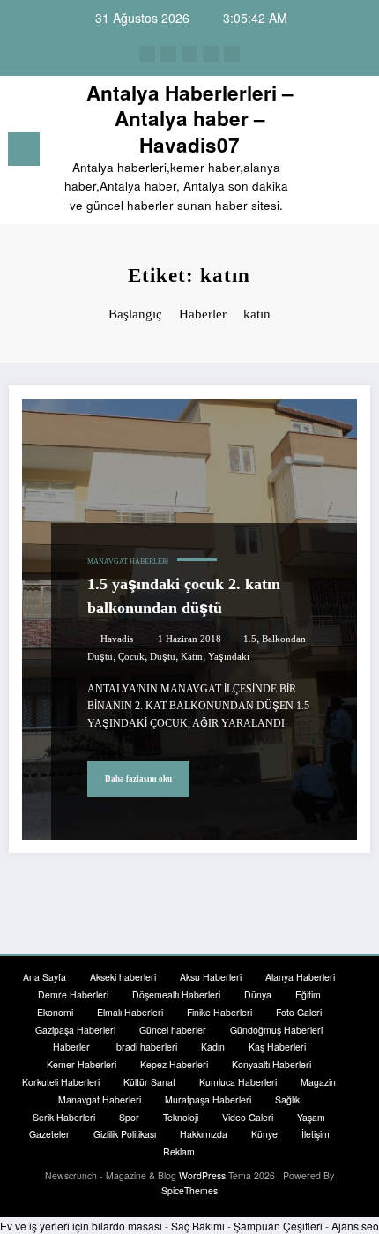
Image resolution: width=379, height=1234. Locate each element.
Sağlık (287, 1099)
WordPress (202, 1175)
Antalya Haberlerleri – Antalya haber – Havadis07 (190, 119)
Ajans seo (355, 1225)
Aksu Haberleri (211, 976)
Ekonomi (55, 1012)
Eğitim (308, 994)
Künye (264, 1134)
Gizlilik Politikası (124, 1134)
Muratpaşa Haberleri (208, 1099)
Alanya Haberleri (300, 976)
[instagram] (211, 54)
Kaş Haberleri (277, 1046)
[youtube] (232, 54)
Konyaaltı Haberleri (271, 1064)
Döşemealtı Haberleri (176, 994)
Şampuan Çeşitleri (278, 1225)
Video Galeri (247, 1117)
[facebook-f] (147, 54)
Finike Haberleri (219, 1012)
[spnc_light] (356, 153)
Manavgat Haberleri (127, 561)
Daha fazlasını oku (138, 778)
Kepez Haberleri (174, 1064)
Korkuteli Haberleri (61, 1081)
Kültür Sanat (149, 1081)
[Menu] (24, 149)
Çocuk (131, 657)
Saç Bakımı (198, 1225)
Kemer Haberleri (81, 1064)
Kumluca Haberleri (238, 1081)
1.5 (249, 639)
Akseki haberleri (123, 976)
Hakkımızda (203, 1134)
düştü (162, 657)
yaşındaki (228, 657)
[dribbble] (189, 54)
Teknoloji (180, 1117)
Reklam (179, 1151)
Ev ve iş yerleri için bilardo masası (81, 1225)
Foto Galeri (299, 1012)
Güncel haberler (172, 1029)
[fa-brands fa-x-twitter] (168, 54)
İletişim (315, 1134)
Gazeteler (49, 1134)
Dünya (257, 994)
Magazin (318, 1081)
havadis (116, 639)
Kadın (213, 1046)
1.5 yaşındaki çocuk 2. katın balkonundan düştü (183, 596)
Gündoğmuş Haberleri (276, 1029)
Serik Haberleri (64, 1117)
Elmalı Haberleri (130, 1012)
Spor (129, 1117)
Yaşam (311, 1117)
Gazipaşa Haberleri (75, 1029)
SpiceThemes (189, 1190)
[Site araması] (326, 152)
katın (192, 657)
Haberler (71, 1046)
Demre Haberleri (73, 994)
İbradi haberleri (145, 1046)
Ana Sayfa (44, 976)
